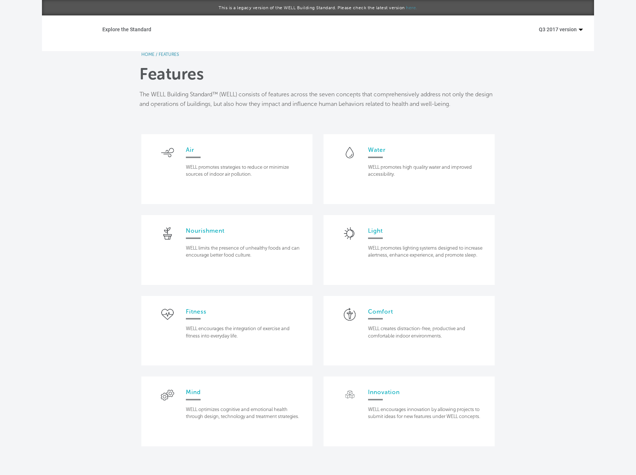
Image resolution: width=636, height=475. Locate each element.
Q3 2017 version (558, 29)
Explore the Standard (126, 29)
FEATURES (169, 54)
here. (411, 7)
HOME (148, 54)
